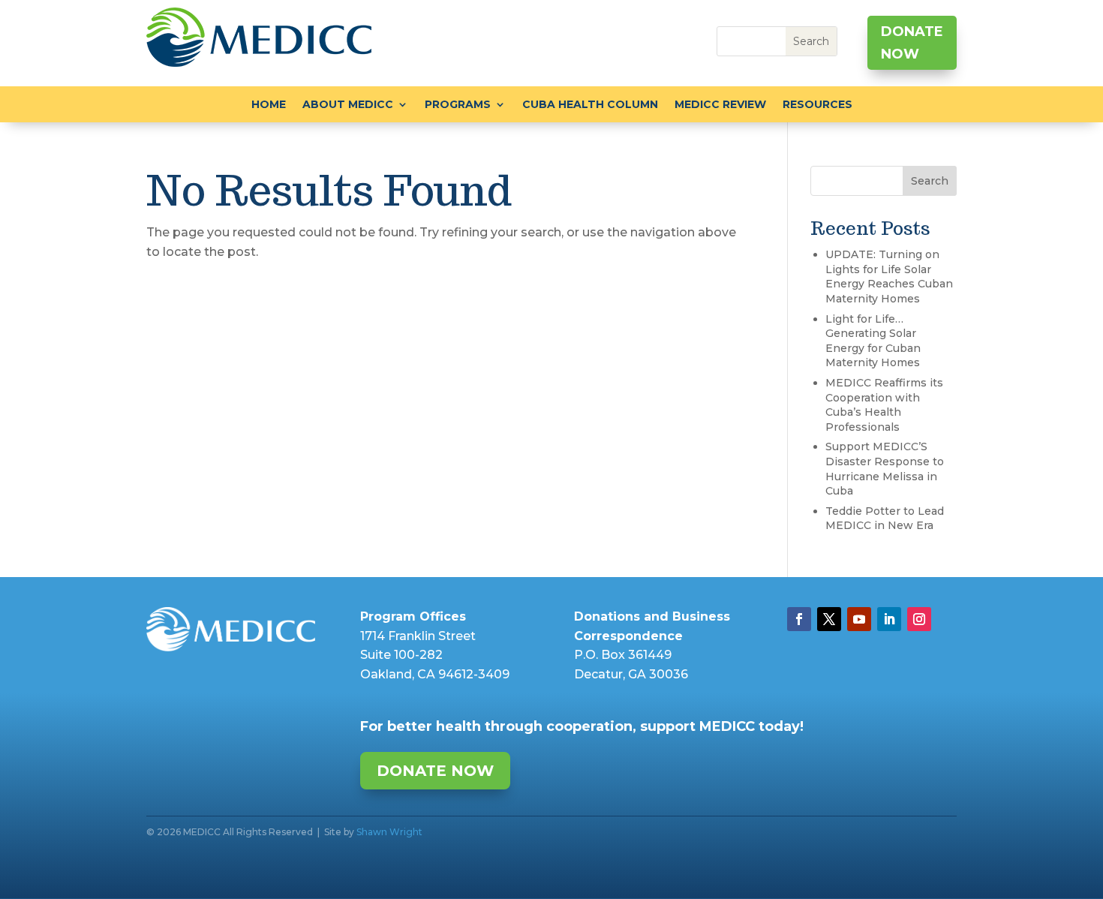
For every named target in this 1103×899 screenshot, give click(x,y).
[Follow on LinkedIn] (889, 619)
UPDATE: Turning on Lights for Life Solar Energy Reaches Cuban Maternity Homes (889, 276)
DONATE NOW (912, 43)
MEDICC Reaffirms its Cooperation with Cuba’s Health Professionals (884, 405)
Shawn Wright (389, 831)
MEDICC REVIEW (720, 104)
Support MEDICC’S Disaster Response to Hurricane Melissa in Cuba (884, 469)
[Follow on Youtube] (859, 619)
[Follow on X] (829, 619)
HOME (268, 104)
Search (929, 181)
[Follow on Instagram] (919, 619)
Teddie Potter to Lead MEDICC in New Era (884, 518)
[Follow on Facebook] (799, 619)
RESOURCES (817, 104)
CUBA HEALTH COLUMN (590, 104)
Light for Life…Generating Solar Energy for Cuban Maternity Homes (873, 341)
